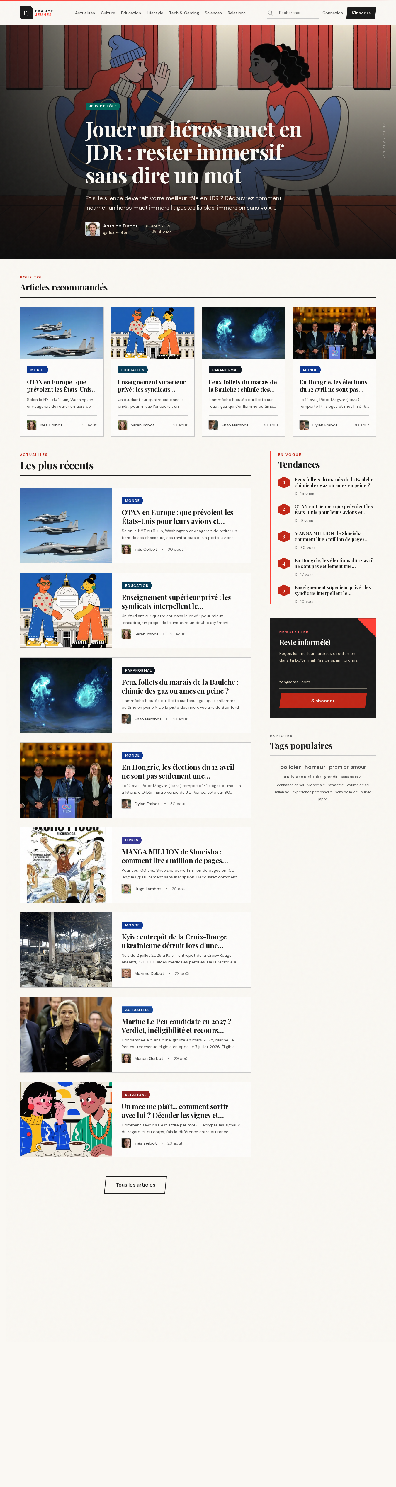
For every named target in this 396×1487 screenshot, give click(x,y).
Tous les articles (135, 1184)
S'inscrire (361, 13)
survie (366, 792)
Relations (237, 13)
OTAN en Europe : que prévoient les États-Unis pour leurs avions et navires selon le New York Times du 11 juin (334, 509)
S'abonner (323, 701)
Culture (108, 13)
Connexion (332, 13)
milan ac (282, 792)
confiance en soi (290, 785)
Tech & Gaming (184, 13)
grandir (331, 776)
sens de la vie (352, 776)
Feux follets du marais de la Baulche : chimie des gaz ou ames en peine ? (335, 482)
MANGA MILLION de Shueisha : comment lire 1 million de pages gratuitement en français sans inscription (330, 536)
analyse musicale (302, 777)
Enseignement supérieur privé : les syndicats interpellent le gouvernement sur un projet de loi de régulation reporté (333, 590)
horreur (315, 767)
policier (290, 767)
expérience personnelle (312, 792)
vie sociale (316, 785)
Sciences (213, 13)
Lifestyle (155, 13)
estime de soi (358, 785)
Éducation (131, 13)
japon (323, 799)
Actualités (85, 13)
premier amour (347, 766)
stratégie (336, 785)
